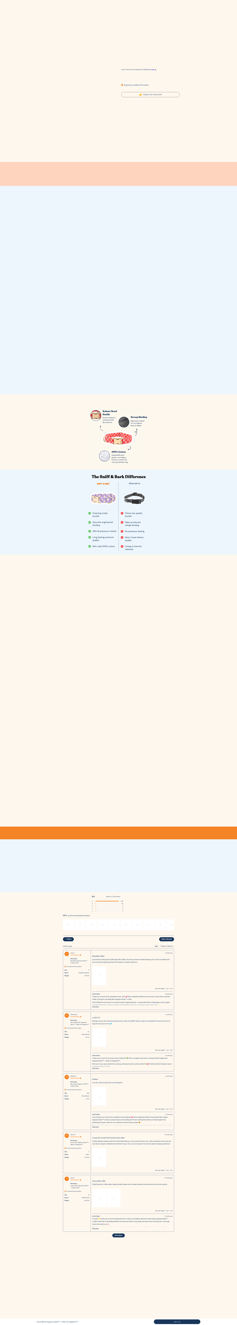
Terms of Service (149, 1291)
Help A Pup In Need (150, 1276)
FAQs (146, 1282)
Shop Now (144, 2)
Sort (156, 946)
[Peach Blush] (131, 66)
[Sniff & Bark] (12, 6)
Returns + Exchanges (151, 1288)
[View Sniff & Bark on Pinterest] (113, 1310)
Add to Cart (177, 1321)
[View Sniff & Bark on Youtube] (124, 1310)
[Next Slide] (172, 924)
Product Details (126, 125)
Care (123, 137)
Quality (123, 129)
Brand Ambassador (150, 1279)
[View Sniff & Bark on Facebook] (108, 1310)
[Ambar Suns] (137, 66)
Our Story (147, 1270)
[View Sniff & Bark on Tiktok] (129, 1310)
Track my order (149, 1285)
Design (123, 133)
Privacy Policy (148, 1294)
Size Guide (124, 76)
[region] (118, 924)
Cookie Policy (148, 1298)
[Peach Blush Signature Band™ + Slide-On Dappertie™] (61, 78)
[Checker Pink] (124, 66)
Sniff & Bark (115, 1314)
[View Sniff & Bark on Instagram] (118, 1310)
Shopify (127, 1314)
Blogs (146, 1273)
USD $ (117, 1305)
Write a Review (167, 939)
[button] (68, 924)
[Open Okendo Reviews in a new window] (167, 934)
